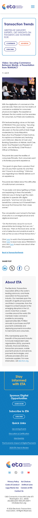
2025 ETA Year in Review (19, 448)
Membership (19, 438)
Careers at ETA (26, 488)
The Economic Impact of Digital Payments (19, 443)
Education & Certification (19, 434)
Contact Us (19, 491)
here (8, 239)
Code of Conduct (12, 485)
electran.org (23, 361)
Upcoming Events (19, 429)
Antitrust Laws (27, 485)
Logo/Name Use (12, 488)
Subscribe (19, 416)
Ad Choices (26, 481)
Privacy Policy (13, 481)
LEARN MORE (19, 404)
